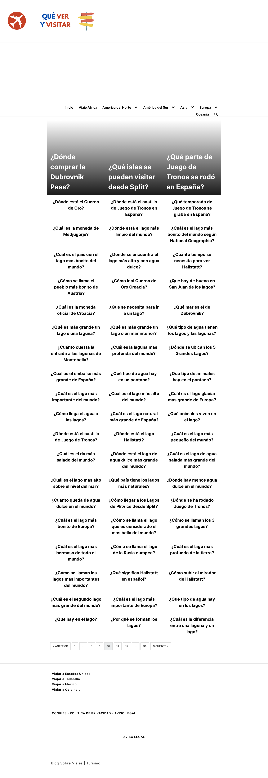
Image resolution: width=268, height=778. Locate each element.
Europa (205, 107)
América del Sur (155, 107)
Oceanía (202, 114)
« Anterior (60, 646)
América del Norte (116, 107)
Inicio (69, 107)
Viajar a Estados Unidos (71, 673)
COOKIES (59, 713)
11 (117, 646)
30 (145, 646)
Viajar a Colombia (66, 689)
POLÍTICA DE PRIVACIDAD (90, 713)
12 (126, 646)
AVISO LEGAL (125, 713)
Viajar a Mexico (64, 684)
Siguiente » (160, 646)
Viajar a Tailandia (66, 679)
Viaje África (88, 107)
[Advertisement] (134, 73)
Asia (183, 107)
